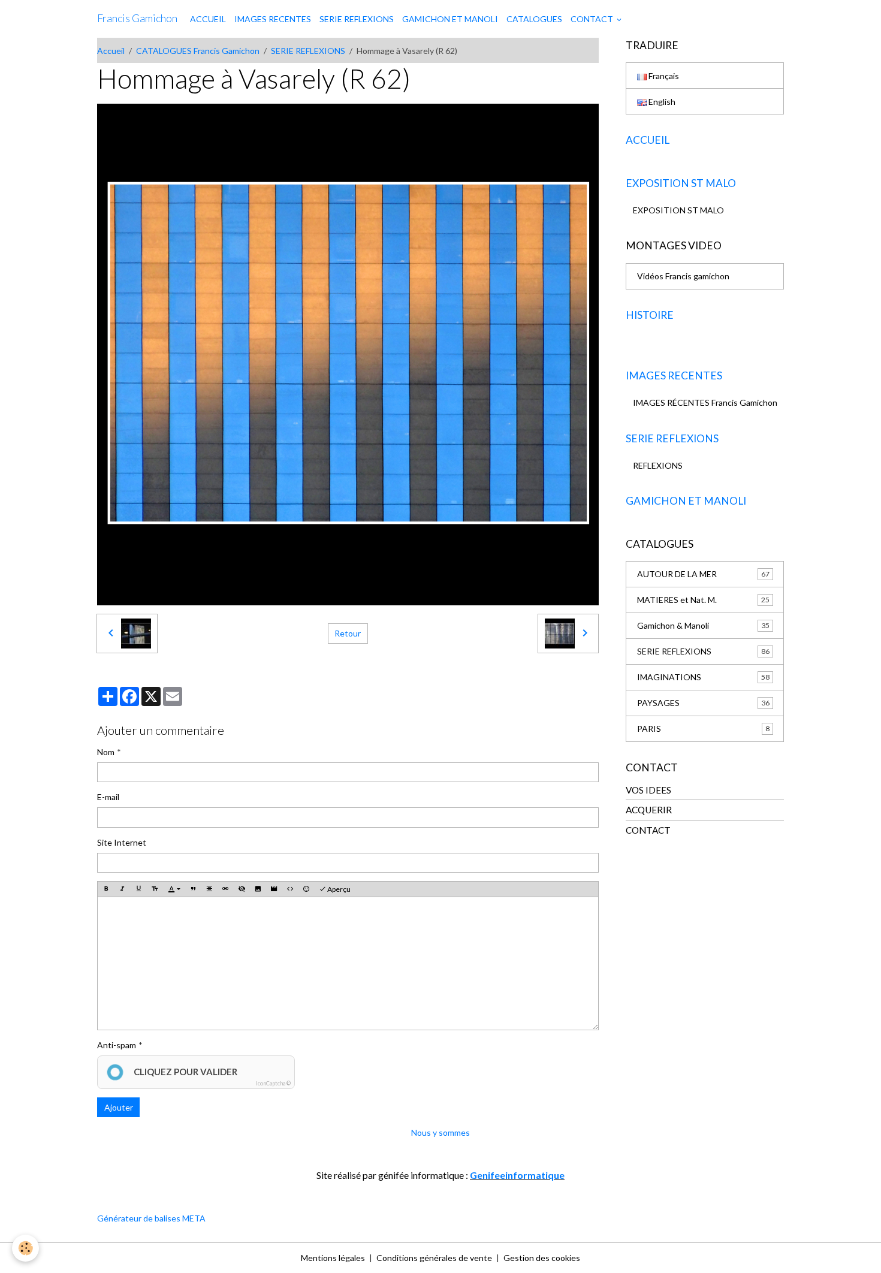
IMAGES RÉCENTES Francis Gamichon (705, 402)
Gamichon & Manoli (703, 625)
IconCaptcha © (273, 1083)
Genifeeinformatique (517, 1175)
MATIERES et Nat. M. (703, 600)
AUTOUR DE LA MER (703, 574)
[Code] (290, 889)
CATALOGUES (534, 19)
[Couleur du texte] (174, 889)
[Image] (257, 889)
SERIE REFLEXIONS (356, 19)
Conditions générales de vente (434, 1258)
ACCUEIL (208, 19)
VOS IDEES (648, 790)
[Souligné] (138, 889)
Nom (105, 752)
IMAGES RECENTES (272, 19)
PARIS (703, 728)
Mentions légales (333, 1258)
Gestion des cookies (541, 1258)
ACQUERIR (649, 809)
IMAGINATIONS (703, 677)
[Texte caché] (241, 889)
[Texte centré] (209, 889)
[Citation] (193, 889)
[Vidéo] (273, 889)
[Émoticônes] (306, 889)
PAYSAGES (703, 703)
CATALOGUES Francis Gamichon (198, 51)
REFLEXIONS (658, 465)
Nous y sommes (440, 1132)
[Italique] (122, 889)
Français (663, 76)
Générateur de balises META (151, 1218)
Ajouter (118, 1107)
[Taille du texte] (154, 889)
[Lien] (225, 889)
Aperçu (338, 889)
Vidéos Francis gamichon (683, 276)
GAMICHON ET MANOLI (450, 19)
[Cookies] (25, 1248)
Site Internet (121, 842)
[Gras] (106, 889)
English (661, 101)
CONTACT (593, 19)
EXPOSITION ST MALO (678, 210)
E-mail (108, 797)
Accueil (111, 51)
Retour (347, 633)
